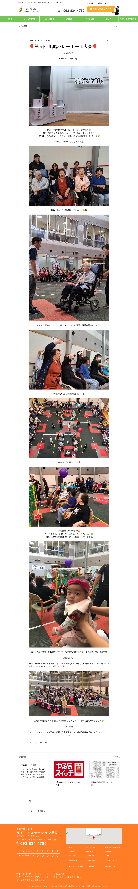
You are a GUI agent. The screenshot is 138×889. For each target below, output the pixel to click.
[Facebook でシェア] (30, 742)
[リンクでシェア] (46, 742)
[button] (117, 26)
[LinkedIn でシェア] (41, 742)
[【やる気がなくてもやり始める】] (69, 769)
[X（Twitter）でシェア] (35, 742)
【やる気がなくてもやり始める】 (68, 783)
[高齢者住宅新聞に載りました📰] (104, 769)
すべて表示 (116, 757)
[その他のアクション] (107, 40)
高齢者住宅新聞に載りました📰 (103, 783)
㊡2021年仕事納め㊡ (29, 765)
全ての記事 (22, 26)
